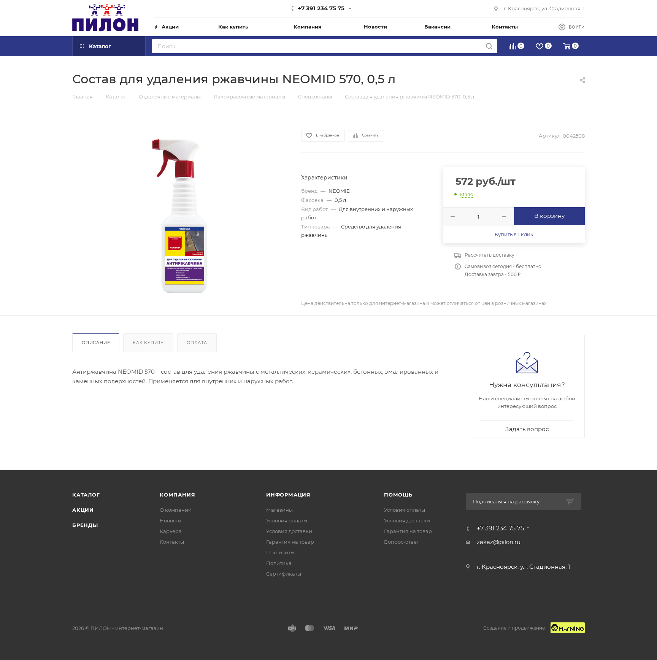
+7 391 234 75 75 (321, 8)
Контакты (172, 542)
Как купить (148, 342)
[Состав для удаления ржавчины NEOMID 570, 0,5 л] (179, 216)
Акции (83, 510)
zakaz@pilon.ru (499, 542)
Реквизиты (280, 552)
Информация (288, 495)
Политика (279, 563)
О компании (176, 510)
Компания (177, 495)
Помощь (398, 495)
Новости (170, 520)
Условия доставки (289, 531)
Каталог (86, 495)
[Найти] (489, 46)
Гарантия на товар (290, 542)
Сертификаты (283, 574)
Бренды (85, 525)
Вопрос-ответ (401, 542)
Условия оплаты (286, 520)
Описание (96, 342)
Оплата (197, 342)
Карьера (171, 531)
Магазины (279, 510)
